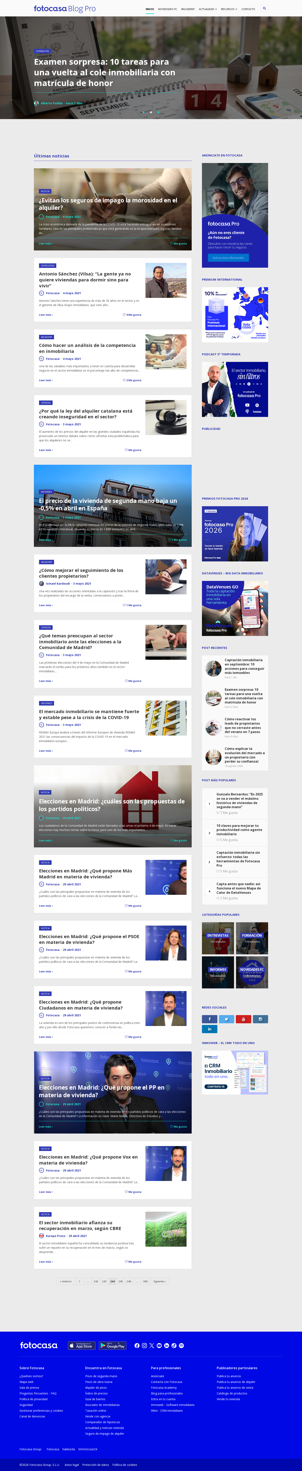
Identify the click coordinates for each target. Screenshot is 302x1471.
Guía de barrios (95, 1399)
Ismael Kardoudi (58, 583)
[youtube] (159, 1345)
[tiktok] (174, 1345)
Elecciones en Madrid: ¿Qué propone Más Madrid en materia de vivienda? (85, 873)
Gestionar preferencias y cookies (41, 1410)
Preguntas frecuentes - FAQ (38, 1393)
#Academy (188, 9)
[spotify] (181, 1345)
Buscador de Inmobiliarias (102, 1405)
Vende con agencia (97, 1416)
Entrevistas (47, 265)
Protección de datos (95, 1465)
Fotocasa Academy (164, 1388)
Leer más (45, 315)
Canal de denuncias (32, 1416)
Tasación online (95, 1410)
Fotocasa (53, 293)
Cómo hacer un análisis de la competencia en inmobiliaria (87, 348)
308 (145, 1281)
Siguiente (158, 1281)
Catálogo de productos (232, 1393)
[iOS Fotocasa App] (82, 1345)
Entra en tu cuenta (163, 1399)
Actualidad (206, 9)
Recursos (228, 9)
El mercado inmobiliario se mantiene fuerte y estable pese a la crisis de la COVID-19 (89, 714)
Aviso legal (72, 1465)
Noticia (45, 862)
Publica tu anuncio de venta (235, 1388)
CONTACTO (248, 9)
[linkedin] (166, 1345)
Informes (46, 703)
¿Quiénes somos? (31, 1376)
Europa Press (55, 1236)
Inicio (150, 9)
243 (104, 1281)
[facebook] (137, 1345)
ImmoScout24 (87, 1449)
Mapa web (26, 1382)
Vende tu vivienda (228, 1399)
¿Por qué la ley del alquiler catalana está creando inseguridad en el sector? (86, 414)
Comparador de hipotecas (102, 1422)
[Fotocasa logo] (39, 1345)
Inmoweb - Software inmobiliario (173, 1405)
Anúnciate (157, 1376)
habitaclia (68, 1449)
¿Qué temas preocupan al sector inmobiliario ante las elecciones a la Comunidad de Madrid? (80, 641)
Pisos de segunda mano (101, 1376)
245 (121, 1281)
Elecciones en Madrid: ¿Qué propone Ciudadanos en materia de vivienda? (81, 1005)
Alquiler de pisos (96, 1388)
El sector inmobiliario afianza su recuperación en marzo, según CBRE (80, 1225)
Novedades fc (167, 9)
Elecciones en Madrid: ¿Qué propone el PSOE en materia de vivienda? (89, 939)
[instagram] (144, 1345)
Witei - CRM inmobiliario (167, 1410)
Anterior (67, 1281)
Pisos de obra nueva (98, 1382)
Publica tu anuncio (229, 1376)
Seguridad (26, 1405)
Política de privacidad (33, 1399)
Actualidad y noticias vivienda (104, 1428)
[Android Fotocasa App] (112, 1345)
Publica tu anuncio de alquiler (236, 1382)
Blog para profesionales (167, 1393)
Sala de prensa (29, 1388)
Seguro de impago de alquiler (104, 1433)
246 (129, 1281)
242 (96, 1281)
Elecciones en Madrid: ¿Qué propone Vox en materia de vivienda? (88, 1160)
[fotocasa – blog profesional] (65, 8)
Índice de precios (96, 1393)
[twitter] (151, 1345)
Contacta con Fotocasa (166, 1382)
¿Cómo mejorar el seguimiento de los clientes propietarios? (81, 573)
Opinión (46, 402)
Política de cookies (124, 1465)
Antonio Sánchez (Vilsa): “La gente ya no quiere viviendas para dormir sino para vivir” (85, 279)
